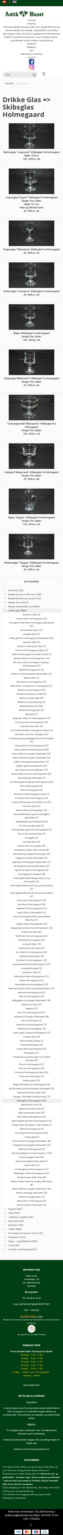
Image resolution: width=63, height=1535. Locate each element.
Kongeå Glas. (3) (31, 944)
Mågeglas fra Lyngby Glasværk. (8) (31, 1000)
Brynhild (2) (31, 714)
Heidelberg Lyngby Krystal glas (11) (31, 854)
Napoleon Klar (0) (31, 1004)
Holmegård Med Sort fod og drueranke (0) (31, 894)
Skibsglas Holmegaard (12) (31, 1100)
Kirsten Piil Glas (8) (31, 932)
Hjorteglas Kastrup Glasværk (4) (31, 866)
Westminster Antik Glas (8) (31, 1177)
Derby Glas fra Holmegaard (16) (31, 749)
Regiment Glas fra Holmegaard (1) (31, 1084)
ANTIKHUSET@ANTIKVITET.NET (34, 1304)
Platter (7, 37)
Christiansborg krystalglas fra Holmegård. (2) (31, 740)
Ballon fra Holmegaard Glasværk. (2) (31, 673)
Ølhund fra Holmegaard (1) (31, 1201)
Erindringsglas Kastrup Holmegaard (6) (31, 782)
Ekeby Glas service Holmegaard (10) (31, 773)
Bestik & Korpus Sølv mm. (27, 27)
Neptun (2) (31, 1008)
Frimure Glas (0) (31, 806)
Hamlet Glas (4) (31, 841)
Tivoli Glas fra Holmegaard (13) (31, 1133)
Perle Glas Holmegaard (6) (31, 1048)
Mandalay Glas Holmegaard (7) (31, 976)
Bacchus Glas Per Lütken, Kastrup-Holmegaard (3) (31, 664)
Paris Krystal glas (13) (31, 1044)
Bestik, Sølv (20, 30)
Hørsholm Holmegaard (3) (31, 900)
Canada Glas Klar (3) (31, 726)
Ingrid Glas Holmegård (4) (31, 912)
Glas (18, 33)
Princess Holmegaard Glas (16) (31, 1072)
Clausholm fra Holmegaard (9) (31, 745)
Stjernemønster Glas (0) (31, 1112)
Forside (32, 20)
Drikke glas (14, 610)
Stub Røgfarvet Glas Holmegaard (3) (32, 1120)
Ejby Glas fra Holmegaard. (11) (31, 769)
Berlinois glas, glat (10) (31, 698)
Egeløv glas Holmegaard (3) (31, 765)
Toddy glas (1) (31, 1137)
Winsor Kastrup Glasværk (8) (31, 1192)
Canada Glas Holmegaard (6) (31, 722)
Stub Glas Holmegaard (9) (31, 1116)
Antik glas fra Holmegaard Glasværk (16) (31, 638)
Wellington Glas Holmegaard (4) (31, 1173)
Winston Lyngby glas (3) (32, 1196)
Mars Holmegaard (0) (32, 980)
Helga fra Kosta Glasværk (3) (31, 858)
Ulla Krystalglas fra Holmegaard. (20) (31, 1153)
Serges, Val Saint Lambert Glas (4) (31, 1096)
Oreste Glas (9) (31, 1036)
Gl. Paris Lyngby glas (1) (31, 825)
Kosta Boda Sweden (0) (31, 948)
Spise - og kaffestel (19, 1241)
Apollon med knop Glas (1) (31, 646)
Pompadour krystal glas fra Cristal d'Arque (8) (31, 1058)
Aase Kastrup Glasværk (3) (31, 1205)
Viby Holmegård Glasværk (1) (31, 1161)
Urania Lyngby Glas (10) (31, 1157)
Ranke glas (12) (31, 1080)
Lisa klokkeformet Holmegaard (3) (31, 964)
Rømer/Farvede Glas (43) (31, 1092)
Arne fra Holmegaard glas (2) (31, 650)
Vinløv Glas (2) (31, 1165)
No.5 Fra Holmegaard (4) (31, 1012)
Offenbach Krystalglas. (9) (31, 1028)
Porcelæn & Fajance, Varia (26, 37)
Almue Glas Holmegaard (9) (31, 618)
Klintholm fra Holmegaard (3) (32, 936)
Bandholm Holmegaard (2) (31, 681)
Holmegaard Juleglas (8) (31, 874)
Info (32, 50)
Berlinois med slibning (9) (31, 702)
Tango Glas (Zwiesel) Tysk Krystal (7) (32, 1124)
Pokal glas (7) (31, 1053)
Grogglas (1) (31, 837)
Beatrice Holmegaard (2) (31, 690)
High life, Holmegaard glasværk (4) (31, 862)
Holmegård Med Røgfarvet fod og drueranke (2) (31, 880)
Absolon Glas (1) (31, 614)
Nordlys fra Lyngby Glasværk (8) (31, 1016)
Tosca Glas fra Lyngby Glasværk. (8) (31, 1141)
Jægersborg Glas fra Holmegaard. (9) (32, 928)
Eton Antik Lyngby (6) (31, 786)
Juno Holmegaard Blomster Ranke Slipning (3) (31, 918)
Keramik (45, 33)
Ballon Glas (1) (31, 677)
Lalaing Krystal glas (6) (31, 956)
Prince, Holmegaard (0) (32, 1068)
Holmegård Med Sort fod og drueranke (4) (31, 887)
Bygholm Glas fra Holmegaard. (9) (31, 718)
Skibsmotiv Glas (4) (31, 1104)
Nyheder (55, 33)
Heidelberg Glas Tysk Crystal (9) (31, 850)
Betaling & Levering (31, 54)
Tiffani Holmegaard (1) (31, 1129)
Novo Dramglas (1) (32, 1020)
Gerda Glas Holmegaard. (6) (31, 810)
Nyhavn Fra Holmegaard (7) (31, 1024)
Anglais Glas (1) (31, 634)
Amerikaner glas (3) (31, 630)
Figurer (12, 33)
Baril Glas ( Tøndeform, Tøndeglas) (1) (31, 686)
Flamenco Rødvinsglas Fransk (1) (31, 794)
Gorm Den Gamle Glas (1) (31, 833)
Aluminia (8, 27)
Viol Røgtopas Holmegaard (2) (31, 1169)
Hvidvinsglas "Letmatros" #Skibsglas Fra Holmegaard (32, 291)
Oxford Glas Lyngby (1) (31, 1040)
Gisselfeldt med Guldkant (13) (32, 821)
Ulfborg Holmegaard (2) (31, 1149)
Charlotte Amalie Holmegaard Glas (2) (31, 730)
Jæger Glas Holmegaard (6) (31, 924)
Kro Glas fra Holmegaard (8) (31, 952)
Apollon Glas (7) (31, 642)
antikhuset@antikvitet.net (18, 1515)
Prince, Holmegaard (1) (31, 1064)
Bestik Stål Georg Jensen (21, 598)
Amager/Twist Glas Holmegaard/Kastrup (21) (31, 624)
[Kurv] (43, 73)
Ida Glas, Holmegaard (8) (32, 904)
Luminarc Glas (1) (31, 972)
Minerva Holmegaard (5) (31, 992)
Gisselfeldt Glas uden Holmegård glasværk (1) (31, 816)
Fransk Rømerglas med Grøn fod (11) (31, 802)
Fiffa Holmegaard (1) (31, 790)
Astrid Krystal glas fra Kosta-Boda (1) (31, 654)
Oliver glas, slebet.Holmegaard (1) (31, 1032)
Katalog (31, 23)
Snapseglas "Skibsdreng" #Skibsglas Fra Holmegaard (31, 249)
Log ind (31, 57)
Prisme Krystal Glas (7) (31, 1076)
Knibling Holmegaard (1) (31, 940)
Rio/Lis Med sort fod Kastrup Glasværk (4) (31, 1088)
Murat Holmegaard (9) (31, 996)
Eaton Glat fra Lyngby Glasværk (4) (31, 757)
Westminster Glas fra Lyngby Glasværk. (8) (31, 1183)
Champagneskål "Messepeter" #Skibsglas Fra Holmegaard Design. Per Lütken (31, 427)
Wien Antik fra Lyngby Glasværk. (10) (31, 1188)
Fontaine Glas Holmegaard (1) (31, 798)
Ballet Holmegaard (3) (31, 669)
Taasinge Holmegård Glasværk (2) (31, 1145)
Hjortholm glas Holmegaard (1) (31, 870)
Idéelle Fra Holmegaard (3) (32, 908)
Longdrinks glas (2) (31, 968)
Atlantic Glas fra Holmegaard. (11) (32, 658)
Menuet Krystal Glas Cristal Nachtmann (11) (31, 988)
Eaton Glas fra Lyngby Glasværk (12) (31, 753)
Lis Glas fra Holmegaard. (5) (31, 960)
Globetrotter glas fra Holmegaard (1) (32, 829)
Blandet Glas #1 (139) (31, 706)
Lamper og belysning (41, 40)
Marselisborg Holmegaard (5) (31, 984)
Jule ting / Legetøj (31, 33)
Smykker (46, 37)
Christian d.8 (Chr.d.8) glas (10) (31, 734)
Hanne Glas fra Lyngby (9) (31, 845)
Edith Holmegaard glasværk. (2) (31, 761)
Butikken (31, 47)
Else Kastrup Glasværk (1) (31, 778)
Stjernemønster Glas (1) (31, 1108)
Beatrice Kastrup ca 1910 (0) (32, 694)
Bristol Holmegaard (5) (31, 710)
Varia (26, 40)
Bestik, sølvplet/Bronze (38, 30)
